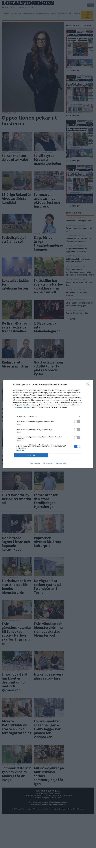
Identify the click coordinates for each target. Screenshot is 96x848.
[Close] (88, 384)
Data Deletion (35, 464)
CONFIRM (31, 455)
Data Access (48, 464)
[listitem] (48, 416)
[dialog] (48, 424)
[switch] (77, 421)
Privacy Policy (61, 464)
